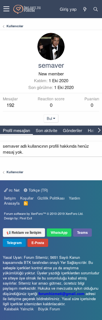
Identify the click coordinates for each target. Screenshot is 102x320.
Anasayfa (12, 203)
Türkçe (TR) (37, 190)
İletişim (10, 198)
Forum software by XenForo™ (43, 213)
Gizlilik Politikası (51, 198)
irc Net (14, 190)
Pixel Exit (26, 218)
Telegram (14, 242)
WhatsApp (59, 232)
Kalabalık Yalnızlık (19, 308)
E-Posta (37, 242)
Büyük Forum (49, 308)
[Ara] (95, 9)
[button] (6, 9)
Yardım (74, 198)
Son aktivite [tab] (46, 130)
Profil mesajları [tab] (16, 130)
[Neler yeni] (84, 9)
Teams (82, 232)
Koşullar (26, 198)
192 (10, 104)
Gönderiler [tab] (72, 130)
